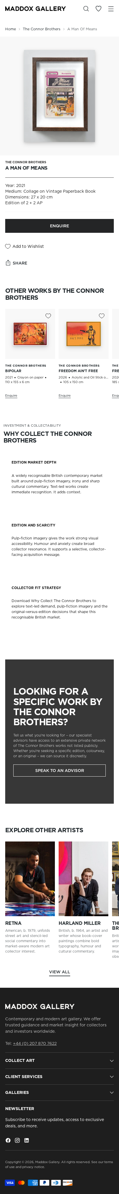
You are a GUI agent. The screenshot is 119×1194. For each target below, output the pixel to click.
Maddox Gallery (47, 1162)
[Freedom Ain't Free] (84, 334)
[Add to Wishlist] (48, 316)
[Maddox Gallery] (35, 8)
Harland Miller (80, 923)
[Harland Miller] (83, 878)
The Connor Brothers (41, 29)
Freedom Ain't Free (78, 370)
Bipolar (13, 370)
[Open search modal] (86, 9)
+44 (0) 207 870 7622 (35, 1043)
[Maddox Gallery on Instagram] (17, 1141)
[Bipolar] (30, 334)
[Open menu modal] (111, 9)
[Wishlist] (98, 9)
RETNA (13, 923)
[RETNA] (30, 878)
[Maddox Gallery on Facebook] (8, 1141)
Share (20, 263)
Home (10, 29)
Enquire (59, 226)
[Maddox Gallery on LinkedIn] (27, 1141)
